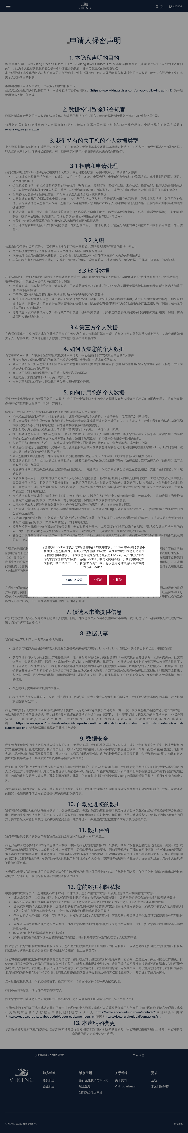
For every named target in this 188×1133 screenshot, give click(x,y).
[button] (74, 580)
